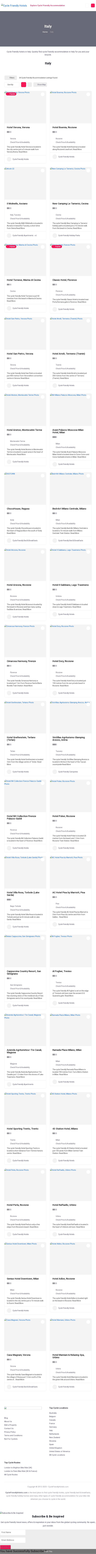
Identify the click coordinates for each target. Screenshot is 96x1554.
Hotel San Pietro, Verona (20, 353)
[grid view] (23, 84)
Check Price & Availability (20, 142)
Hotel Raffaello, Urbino (64, 1205)
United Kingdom (55, 1448)
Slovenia (52, 1441)
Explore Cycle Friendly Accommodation (47, 5)
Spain (51, 1444)
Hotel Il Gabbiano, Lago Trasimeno (70, 585)
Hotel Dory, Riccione (63, 661)
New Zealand (54, 1437)
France (52, 1423)
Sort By (10, 85)
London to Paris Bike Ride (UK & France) (20, 1471)
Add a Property (10, 1425)
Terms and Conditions (13, 1435)
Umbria (59, 596)
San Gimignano (16, 985)
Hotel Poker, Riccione (63, 816)
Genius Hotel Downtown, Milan (23, 1278)
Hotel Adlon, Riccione (63, 1278)
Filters (12, 78)
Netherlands (54, 1434)
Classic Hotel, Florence (64, 280)
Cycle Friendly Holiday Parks (69, 235)
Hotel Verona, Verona (18, 127)
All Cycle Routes (11, 1475)
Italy (11, 215)
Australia (52, 1413)
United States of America (59, 1451)
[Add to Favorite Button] (42, 94)
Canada (52, 1420)
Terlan (12, 751)
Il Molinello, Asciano (17, 203)
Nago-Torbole (15, 906)
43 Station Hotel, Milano (65, 1128)
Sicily (12, 520)
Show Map (41, 85)
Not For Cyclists (11, 1439)
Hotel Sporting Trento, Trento (22, 1128)
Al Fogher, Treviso (62, 971)
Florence (59, 291)
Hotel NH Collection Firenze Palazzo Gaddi (21, 817)
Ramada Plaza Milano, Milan (67, 1050)
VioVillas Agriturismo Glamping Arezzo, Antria (68, 738)
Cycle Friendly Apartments (23, 235)
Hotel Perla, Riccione (18, 1205)
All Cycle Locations (57, 1455)
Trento (12, 1140)
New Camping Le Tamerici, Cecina (70, 203)
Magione (13, 1064)
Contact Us (9, 1428)
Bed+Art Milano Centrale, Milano (69, 508)
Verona (13, 139)
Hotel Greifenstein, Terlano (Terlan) (21, 738)
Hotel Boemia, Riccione (64, 127)
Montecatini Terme (17, 441)
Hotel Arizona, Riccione (19, 585)
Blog (6, 1418)
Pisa (57, 904)
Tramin (58, 365)
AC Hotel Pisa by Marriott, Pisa (68, 892)
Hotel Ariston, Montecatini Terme (24, 430)
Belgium (52, 1416)
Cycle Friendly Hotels (21, 159)
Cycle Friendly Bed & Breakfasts (25, 541)
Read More (22, 152)
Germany (53, 1427)
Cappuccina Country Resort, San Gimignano (24, 972)
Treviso (59, 983)
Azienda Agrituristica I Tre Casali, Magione (24, 1051)
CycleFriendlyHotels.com (16, 1492)
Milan (58, 444)
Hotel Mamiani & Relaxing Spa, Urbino (68, 1356)
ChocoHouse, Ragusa (18, 508)
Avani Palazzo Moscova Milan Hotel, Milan (68, 431)
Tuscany (17, 215)
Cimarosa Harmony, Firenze (21, 661)
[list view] (29, 84)
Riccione (59, 139)
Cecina (58, 215)
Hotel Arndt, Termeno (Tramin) (68, 353)
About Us (8, 1421)
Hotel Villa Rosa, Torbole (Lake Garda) (23, 893)
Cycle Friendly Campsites (68, 772)
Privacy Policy (10, 1432)
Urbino (58, 1216)
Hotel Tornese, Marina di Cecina (24, 280)
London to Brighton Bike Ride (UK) (18, 1468)
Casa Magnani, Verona (18, 1355)
